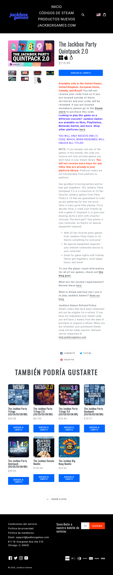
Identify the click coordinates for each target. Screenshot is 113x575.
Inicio (56, 7)
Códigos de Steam (56, 13)
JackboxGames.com (56, 25)
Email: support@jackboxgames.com (28, 537)
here (82, 129)
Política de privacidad (21, 528)
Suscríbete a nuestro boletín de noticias (67, 527)
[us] (98, 14)
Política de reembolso (21, 533)
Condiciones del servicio (22, 524)
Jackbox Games (24, 567)
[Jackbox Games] (19, 16)
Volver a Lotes (59, 499)
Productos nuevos (56, 19)
